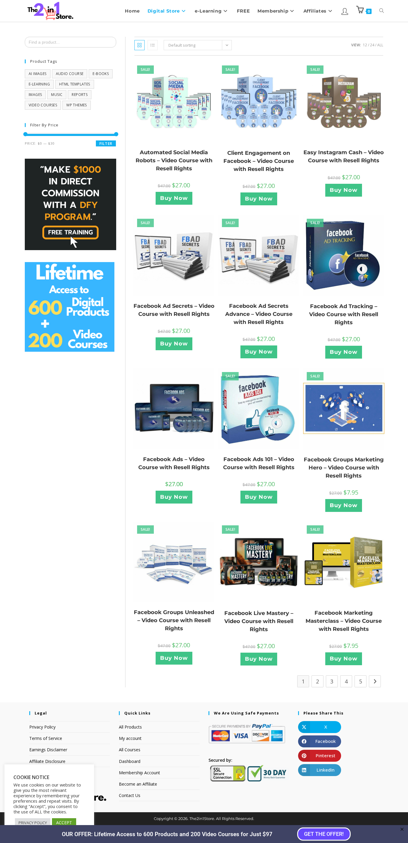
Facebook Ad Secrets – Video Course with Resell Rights (174, 310)
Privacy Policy (42, 727)
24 (372, 45)
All (380, 45)
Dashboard (129, 761)
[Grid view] (139, 45)
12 (365, 45)
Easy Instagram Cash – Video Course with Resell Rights (343, 156)
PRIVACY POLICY (33, 822)
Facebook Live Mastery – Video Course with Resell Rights (258, 621)
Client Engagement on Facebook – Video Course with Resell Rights (258, 161)
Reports (80, 94)
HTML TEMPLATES (74, 84)
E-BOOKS (101, 73)
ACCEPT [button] (64, 822)
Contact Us (129, 795)
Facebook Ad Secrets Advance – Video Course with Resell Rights (258, 314)
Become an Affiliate (138, 784)
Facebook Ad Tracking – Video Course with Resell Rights (343, 314)
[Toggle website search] (381, 11)
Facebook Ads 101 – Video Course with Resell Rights (259, 463)
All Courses (129, 749)
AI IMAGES (38, 73)
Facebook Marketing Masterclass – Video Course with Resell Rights (344, 621)
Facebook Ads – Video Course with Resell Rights (174, 463)
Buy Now (174, 198)
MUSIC (56, 94)
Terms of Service (45, 738)
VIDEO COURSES (43, 105)
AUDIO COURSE (70, 73)
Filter (105, 143)
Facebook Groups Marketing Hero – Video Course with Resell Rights (344, 467)
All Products (130, 727)
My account (130, 738)
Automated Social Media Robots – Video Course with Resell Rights (174, 160)
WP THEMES (76, 105)
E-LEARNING (39, 84)
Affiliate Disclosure (47, 761)
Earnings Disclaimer (48, 749)
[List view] (153, 45)
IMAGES (35, 94)
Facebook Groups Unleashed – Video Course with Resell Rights (174, 620)
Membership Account (139, 772)
